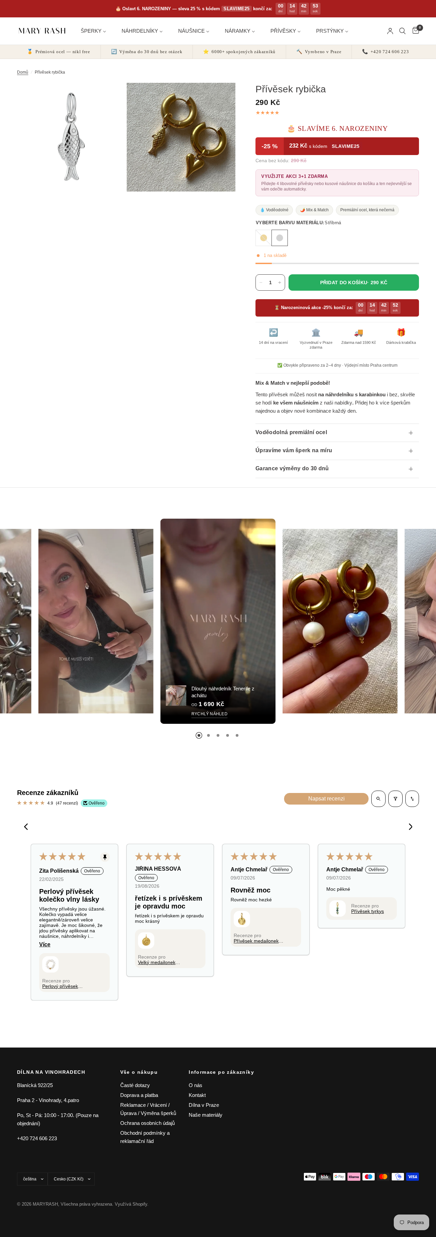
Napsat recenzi (326, 798)
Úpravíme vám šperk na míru (293, 450)
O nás (195, 1085)
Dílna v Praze (204, 1105)
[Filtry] (395, 799)
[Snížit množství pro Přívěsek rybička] (261, 282)
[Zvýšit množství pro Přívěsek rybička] (280, 282)
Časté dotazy (135, 1085)
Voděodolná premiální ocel (291, 432)
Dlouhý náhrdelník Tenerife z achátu (222, 692)
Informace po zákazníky (221, 1072)
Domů (22, 72)
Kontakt (197, 1095)
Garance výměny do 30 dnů (292, 468)
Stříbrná (279, 238)
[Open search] (378, 799)
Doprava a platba (139, 1095)
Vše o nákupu (139, 1072)
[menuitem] (96, 31)
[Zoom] (111, 97)
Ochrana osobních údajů (147, 1123)
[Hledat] (402, 31)
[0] (414, 31)
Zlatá (263, 238)
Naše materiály (205, 1115)
